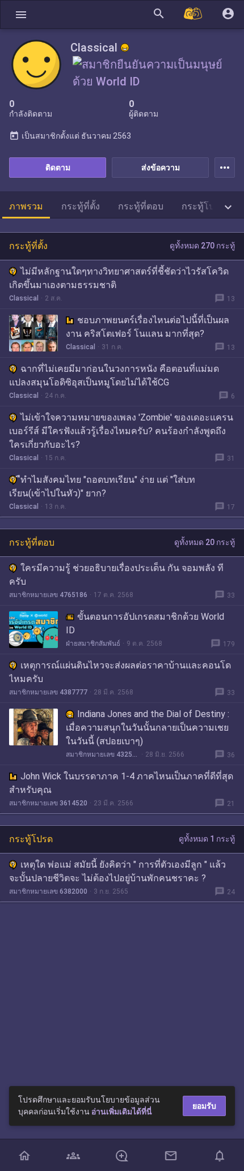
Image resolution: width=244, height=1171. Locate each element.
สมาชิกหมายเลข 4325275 (102, 754)
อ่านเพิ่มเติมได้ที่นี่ (121, 1111)
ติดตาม (57, 167)
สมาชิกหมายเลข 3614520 (48, 803)
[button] (21, 14)
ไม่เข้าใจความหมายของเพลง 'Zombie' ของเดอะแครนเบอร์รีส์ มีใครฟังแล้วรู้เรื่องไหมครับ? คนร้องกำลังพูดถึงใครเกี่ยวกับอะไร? (121, 431)
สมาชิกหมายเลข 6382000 (48, 891)
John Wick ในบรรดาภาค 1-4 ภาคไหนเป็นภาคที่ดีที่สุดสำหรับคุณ (121, 783)
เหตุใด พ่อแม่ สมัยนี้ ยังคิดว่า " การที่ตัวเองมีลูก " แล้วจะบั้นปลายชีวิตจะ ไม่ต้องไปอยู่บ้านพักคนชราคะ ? (117, 871)
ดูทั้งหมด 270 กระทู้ (202, 246)
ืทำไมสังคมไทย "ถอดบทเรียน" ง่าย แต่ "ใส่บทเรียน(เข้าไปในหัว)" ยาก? (102, 486)
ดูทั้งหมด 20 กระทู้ (204, 542)
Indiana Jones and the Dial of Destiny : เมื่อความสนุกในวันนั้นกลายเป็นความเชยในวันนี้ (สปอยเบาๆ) (147, 728)
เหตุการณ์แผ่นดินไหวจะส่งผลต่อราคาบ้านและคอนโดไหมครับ (120, 672)
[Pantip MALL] (193, 14)
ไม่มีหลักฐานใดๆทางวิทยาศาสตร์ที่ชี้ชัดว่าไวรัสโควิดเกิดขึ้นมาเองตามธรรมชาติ (119, 278)
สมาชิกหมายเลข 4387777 (48, 692)
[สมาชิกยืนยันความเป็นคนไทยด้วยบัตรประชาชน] (125, 47)
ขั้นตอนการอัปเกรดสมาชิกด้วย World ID (145, 623)
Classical (24, 298)
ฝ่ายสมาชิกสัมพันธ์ (93, 643)
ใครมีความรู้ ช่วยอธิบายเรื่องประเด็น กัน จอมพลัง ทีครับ (116, 575)
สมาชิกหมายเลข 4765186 (48, 595)
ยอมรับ (204, 1105)
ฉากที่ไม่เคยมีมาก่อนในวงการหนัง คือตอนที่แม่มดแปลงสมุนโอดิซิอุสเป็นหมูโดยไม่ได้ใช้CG (114, 375)
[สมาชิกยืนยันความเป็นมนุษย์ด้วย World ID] (155, 80)
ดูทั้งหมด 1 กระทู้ (207, 839)
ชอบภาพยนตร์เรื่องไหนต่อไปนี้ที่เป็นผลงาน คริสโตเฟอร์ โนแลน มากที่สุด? (147, 327)
